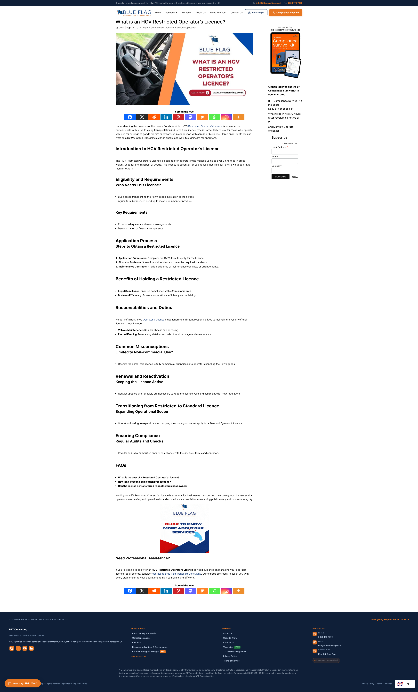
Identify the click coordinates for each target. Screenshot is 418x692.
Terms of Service (231, 661)
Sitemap (388, 684)
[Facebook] (130, 117)
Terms (379, 684)
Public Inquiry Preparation (144, 633)
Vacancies (231, 647)
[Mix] (202, 117)
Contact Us (237, 12)
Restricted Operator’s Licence (205, 126)
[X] (142, 117)
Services (170, 12)
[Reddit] (154, 117)
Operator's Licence (153, 27)
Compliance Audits (141, 638)
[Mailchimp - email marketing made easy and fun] (294, 179)
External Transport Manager (148, 651)
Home (158, 12)
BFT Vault (136, 642)
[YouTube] (24, 648)
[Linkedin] (166, 117)
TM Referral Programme (234, 651)
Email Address (280, 147)
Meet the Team (216, 673)
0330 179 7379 (295, 3)
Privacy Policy (230, 656)
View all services (138, 656)
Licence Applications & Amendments (150, 647)
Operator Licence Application (180, 27)
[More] (238, 117)
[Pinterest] (178, 117)
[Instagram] (226, 117)
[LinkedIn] (31, 648)
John (121, 27)
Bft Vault (186, 12)
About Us (201, 12)
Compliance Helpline (287, 12)
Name (275, 156)
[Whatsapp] (214, 117)
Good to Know (230, 638)
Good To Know (218, 12)
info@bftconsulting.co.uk (268, 3)
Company (276, 166)
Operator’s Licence (153, 319)
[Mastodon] (190, 117)
